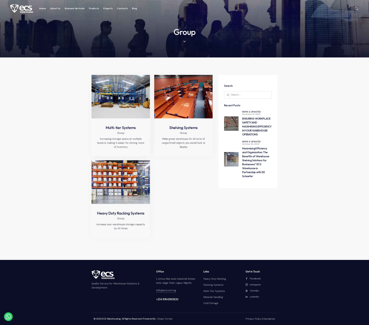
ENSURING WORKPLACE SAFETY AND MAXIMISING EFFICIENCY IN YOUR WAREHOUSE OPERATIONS (256, 126)
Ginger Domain (165, 318)
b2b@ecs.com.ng (166, 290)
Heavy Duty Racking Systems (120, 213)
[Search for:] (248, 94)
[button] (8, 316)
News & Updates (251, 111)
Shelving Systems (183, 127)
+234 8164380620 (167, 299)
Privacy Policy (253, 318)
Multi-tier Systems (121, 127)
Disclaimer (269, 318)
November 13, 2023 (251, 114)
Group (120, 132)
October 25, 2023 (250, 144)
